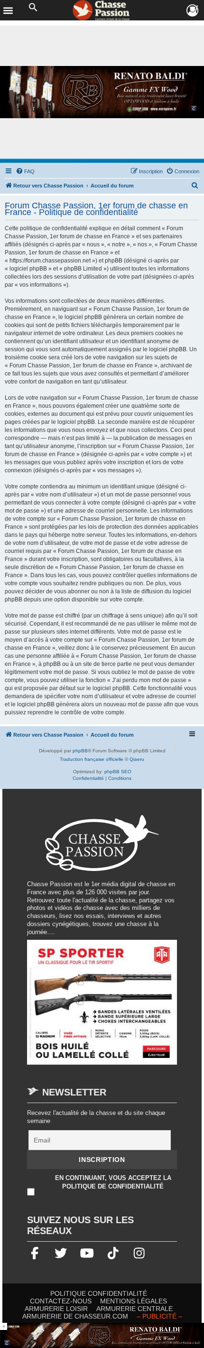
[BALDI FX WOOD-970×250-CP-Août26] (102, 92)
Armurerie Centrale (134, 1308)
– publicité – (159, 1316)
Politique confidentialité (98, 1293)
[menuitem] (25, 171)
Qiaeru (137, 759)
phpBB (80, 750)
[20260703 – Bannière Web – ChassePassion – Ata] (102, 1006)
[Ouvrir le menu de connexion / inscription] (192, 11)
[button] (33, 7)
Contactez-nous (61, 1301)
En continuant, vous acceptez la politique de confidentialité (113, 1181)
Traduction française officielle (91, 759)
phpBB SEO (117, 771)
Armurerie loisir (56, 1308)
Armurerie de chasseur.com (75, 1316)
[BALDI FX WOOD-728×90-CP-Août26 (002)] (102, 1335)
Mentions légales (133, 1301)
